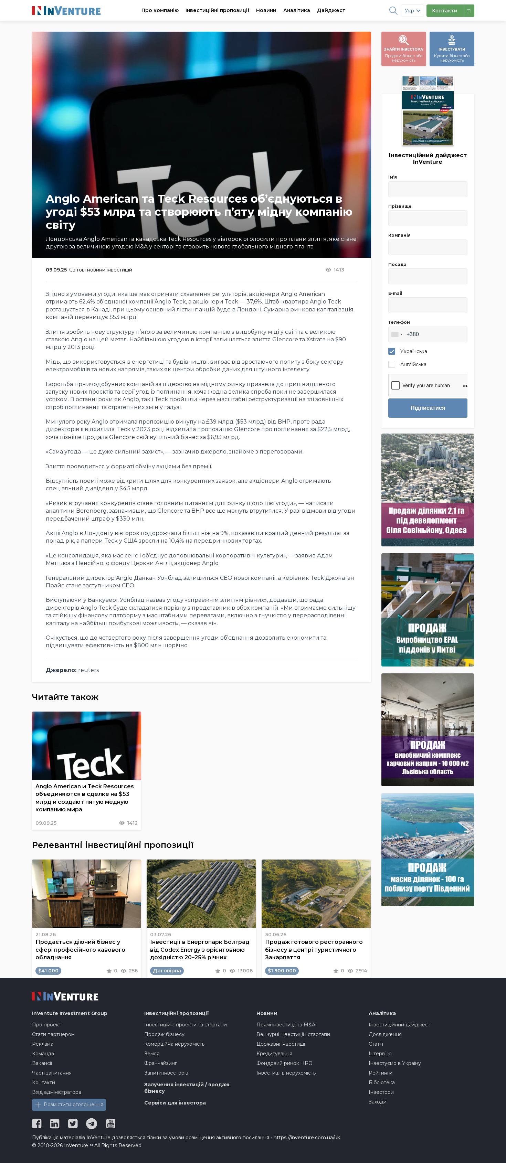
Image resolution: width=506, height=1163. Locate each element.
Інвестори (381, 1092)
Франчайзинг (160, 1063)
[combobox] (396, 334)
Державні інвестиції (280, 1044)
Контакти (43, 1082)
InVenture (69, 1013)
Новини (266, 10)
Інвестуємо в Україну (395, 1063)
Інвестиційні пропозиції (217, 10)
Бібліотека (382, 1082)
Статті (376, 1044)
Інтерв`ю (380, 1053)
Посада (397, 264)
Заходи (378, 1102)
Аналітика (296, 10)
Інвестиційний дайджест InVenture (428, 158)
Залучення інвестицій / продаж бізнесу (186, 1088)
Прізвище (400, 206)
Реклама (42, 1044)
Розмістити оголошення (73, 1104)
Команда (43, 1053)
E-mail (395, 293)
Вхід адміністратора (56, 1092)
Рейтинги (380, 1073)
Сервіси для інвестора (175, 1103)
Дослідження (385, 1034)
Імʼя (392, 177)
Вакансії (42, 1063)
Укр (409, 11)
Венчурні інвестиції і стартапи (293, 1034)
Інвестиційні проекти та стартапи (185, 1025)
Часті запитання (52, 1073)
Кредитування (274, 1053)
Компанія (399, 235)
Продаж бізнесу (164, 1034)
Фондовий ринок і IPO (284, 1063)
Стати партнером (53, 1034)
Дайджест (331, 10)
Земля (151, 1053)
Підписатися (428, 408)
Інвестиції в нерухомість (286, 1073)
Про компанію (160, 10)
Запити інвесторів (166, 1073)
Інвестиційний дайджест (399, 1025)
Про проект (46, 1025)
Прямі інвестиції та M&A (285, 1025)
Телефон (399, 322)
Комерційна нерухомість (174, 1044)
